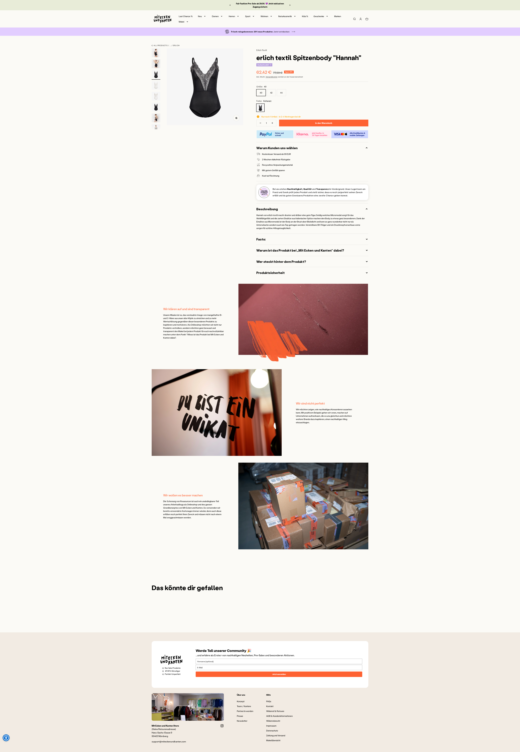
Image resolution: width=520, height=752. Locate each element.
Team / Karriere (244, 706)
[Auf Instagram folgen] (222, 726)
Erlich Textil (261, 50)
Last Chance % (186, 16)
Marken (337, 16)
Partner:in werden (245, 711)
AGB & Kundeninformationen (279, 716)
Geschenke (318, 16)
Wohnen (264, 16)
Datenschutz (272, 730)
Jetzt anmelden (279, 674)
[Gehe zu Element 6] (156, 107)
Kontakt (270, 706)
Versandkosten (271, 77)
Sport (247, 16)
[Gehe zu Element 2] (156, 64)
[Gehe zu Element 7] (156, 118)
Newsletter (242, 720)
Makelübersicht (273, 740)
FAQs (268, 701)
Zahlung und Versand (275, 735)
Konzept (241, 701)
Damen (215, 16)
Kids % (305, 16)
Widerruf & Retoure (275, 711)
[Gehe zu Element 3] (156, 75)
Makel (181, 21)
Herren (232, 16)
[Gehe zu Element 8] (156, 129)
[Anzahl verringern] (260, 123)
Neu (200, 16)
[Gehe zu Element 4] (156, 85)
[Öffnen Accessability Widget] (6, 737)
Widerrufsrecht (273, 720)
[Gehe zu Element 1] (156, 53)
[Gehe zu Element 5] (156, 96)
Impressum (271, 725)
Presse (240, 716)
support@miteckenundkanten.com (169, 741)
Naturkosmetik (285, 16)
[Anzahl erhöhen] (272, 123)
